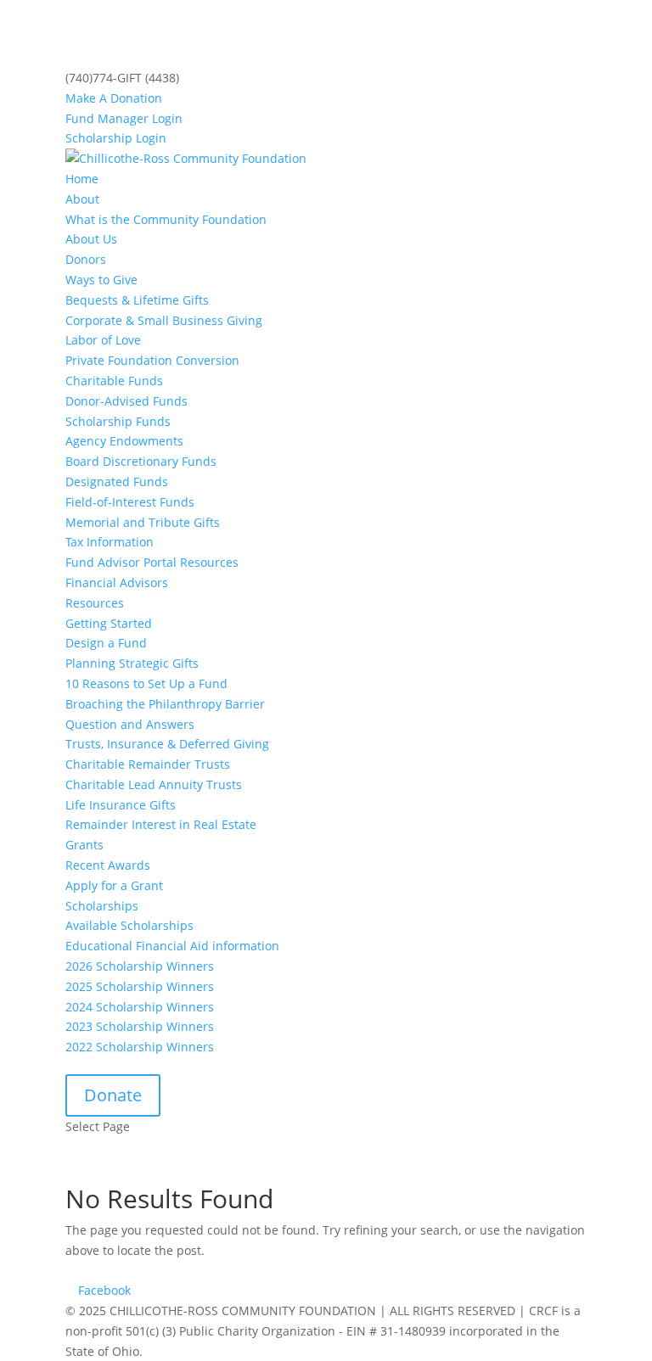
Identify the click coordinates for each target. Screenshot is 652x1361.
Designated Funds (116, 481)
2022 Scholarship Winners (139, 1047)
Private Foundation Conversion (152, 360)
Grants (84, 845)
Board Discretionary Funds (140, 461)
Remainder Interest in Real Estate (160, 824)
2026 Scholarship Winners (139, 966)
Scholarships (101, 906)
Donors (85, 259)
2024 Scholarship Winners (139, 1007)
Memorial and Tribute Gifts (142, 522)
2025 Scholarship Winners (139, 986)
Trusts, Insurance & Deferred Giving (167, 744)
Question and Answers (129, 724)
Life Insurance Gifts (120, 805)
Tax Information (109, 542)
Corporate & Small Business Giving (163, 320)
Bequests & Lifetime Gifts (137, 300)
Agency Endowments (124, 441)
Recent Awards (107, 865)
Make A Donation (113, 98)
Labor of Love (103, 340)
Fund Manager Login (124, 118)
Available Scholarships (129, 925)
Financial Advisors (116, 582)
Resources (94, 603)
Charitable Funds (114, 380)
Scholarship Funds (118, 421)
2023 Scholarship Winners (139, 1026)
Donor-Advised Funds (126, 401)
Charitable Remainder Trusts (147, 764)
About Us (91, 239)
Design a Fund (106, 643)
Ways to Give (101, 280)
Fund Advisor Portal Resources (152, 562)
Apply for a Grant (114, 885)
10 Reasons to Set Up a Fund (146, 683)
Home (81, 179)
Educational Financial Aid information (172, 946)
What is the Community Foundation (166, 219)
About (82, 199)
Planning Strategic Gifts (132, 663)
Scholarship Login (115, 138)
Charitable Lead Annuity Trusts (153, 784)
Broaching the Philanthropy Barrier (165, 704)
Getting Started (108, 623)
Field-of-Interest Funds (129, 502)
